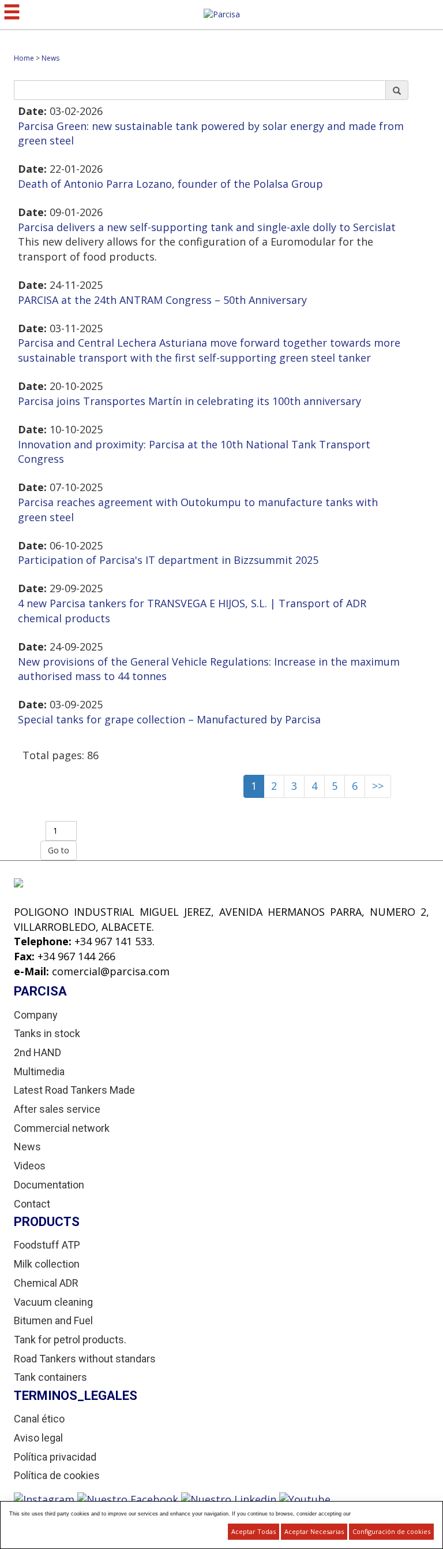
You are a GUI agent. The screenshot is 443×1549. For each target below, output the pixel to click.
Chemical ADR (46, 1283)
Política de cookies (57, 1475)
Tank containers (50, 1377)
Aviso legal (38, 1438)
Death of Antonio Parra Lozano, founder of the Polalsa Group (170, 184)
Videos (30, 1166)
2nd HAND (37, 1052)
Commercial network (62, 1128)
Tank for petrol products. (70, 1339)
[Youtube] (305, 1499)
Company (36, 1015)
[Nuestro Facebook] (129, 1499)
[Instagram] (45, 1499)
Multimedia (39, 1071)
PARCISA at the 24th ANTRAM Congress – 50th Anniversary (162, 300)
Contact (32, 1204)
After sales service (57, 1109)
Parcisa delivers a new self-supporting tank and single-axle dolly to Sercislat (207, 227)
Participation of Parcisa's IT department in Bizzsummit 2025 (168, 560)
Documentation (49, 1185)
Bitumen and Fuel (53, 1320)
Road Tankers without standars (85, 1359)
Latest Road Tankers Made (74, 1090)
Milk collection (47, 1264)
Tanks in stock (47, 1033)
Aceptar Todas (253, 1531)
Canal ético (39, 1419)
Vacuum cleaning (53, 1302)
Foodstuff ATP (47, 1245)
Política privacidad (55, 1457)
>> (378, 786)
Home (24, 58)
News (50, 58)
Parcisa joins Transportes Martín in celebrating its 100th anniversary (189, 401)
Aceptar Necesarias (314, 1531)
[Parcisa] (222, 13)
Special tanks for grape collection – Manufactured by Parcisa (169, 719)
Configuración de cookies (391, 1531)
